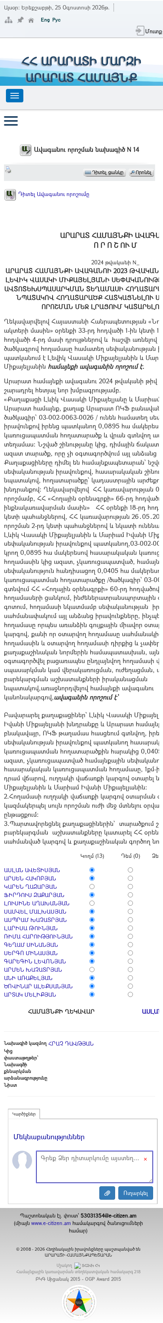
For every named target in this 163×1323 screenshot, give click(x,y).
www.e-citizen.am (51, 1223)
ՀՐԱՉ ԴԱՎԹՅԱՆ (71, 1043)
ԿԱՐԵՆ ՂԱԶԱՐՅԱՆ (30, 886)
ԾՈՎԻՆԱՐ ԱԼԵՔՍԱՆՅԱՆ (38, 986)
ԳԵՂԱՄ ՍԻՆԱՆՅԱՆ (31, 944)
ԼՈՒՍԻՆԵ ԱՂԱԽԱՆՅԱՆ (37, 903)
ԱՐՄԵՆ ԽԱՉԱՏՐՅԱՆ (33, 969)
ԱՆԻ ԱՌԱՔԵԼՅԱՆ (28, 978)
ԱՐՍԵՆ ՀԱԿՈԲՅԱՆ (30, 878)
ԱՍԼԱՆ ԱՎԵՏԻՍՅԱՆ (32, 870)
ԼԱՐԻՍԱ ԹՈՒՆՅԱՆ (31, 928)
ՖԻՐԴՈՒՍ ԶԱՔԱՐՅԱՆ (34, 895)
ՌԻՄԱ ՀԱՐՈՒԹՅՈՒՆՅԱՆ (38, 936)
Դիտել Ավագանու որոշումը (53, 194)
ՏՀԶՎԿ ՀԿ (91, 1265)
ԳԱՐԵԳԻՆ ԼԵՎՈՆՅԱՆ (35, 961)
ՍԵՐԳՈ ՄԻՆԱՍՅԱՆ (31, 953)
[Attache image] (107, 1193)
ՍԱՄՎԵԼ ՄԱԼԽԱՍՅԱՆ (35, 911)
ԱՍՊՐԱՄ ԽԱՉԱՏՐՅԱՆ (35, 919)
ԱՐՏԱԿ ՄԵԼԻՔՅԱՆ (30, 994)
